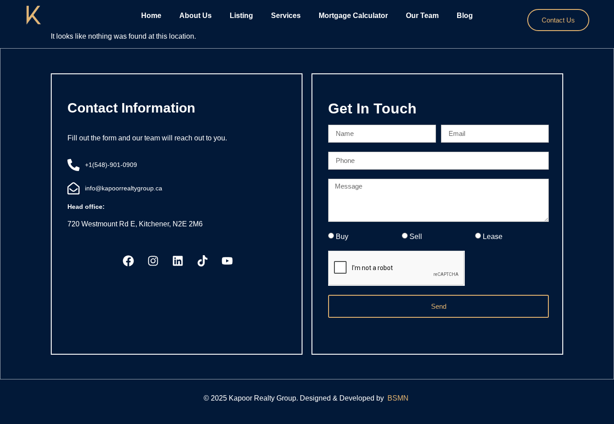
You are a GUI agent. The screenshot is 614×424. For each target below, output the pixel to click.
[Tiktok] (202, 261)
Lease (493, 236)
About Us (195, 15)
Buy (342, 236)
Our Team (422, 15)
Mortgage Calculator (353, 15)
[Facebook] (128, 261)
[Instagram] (153, 261)
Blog (465, 15)
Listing (241, 15)
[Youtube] (227, 261)
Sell (415, 236)
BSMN (398, 398)
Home (151, 15)
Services (286, 15)
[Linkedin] (178, 261)
